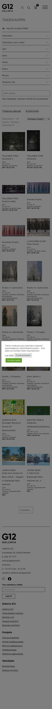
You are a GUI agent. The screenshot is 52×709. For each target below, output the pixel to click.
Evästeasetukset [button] (23, 355)
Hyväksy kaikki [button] (13, 360)
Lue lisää (9, 355)
